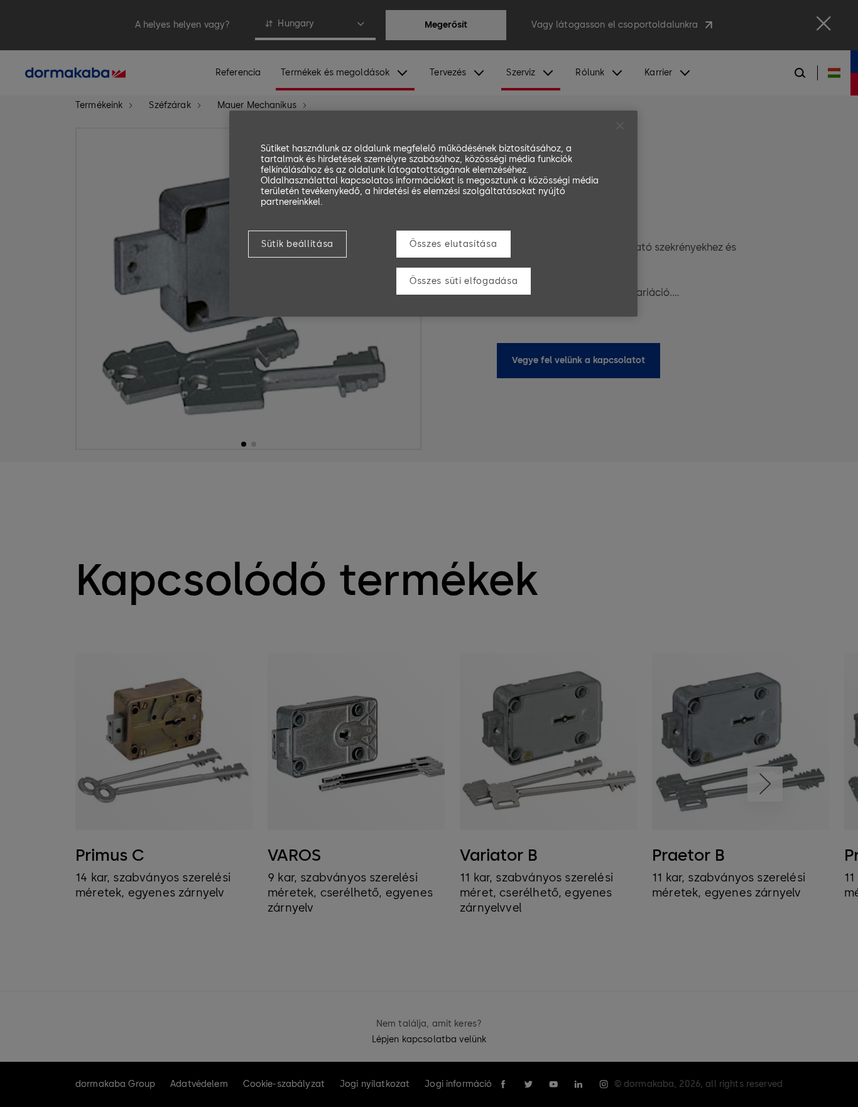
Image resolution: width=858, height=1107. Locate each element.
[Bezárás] (620, 125)
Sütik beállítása (297, 244)
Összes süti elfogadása (464, 281)
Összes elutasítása (453, 244)
